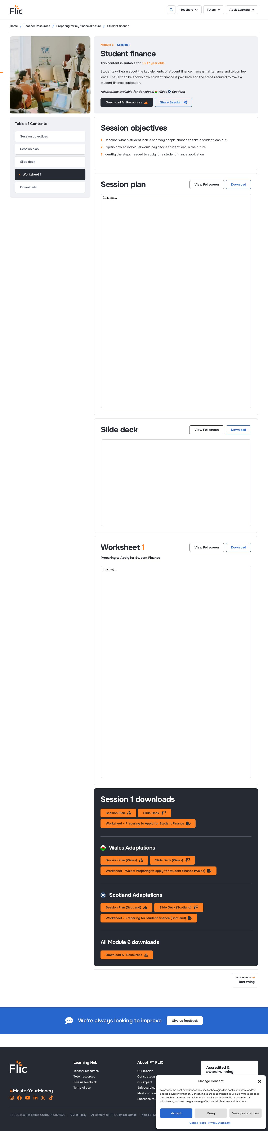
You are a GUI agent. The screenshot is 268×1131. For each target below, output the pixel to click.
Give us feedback (185, 1021)
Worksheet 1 (32, 174)
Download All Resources (124, 102)
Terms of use (82, 1087)
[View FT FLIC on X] (43, 1098)
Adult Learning (239, 9)
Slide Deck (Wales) (169, 860)
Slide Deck (151, 813)
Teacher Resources (37, 26)
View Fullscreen (207, 184)
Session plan (29, 149)
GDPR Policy (78, 1115)
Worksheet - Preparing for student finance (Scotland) (146, 918)
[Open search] (171, 9)
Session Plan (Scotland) (123, 907)
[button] (260, 1081)
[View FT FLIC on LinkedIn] (35, 1098)
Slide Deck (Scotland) (175, 907)
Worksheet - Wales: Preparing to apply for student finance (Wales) (155, 871)
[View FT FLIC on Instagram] (12, 1098)
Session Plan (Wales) (121, 860)
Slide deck (27, 162)
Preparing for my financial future (78, 26)
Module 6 (107, 45)
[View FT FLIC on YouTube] (27, 1098)
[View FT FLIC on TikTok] (51, 1098)
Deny (211, 1113)
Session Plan (115, 813)
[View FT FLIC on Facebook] (19, 1098)
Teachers (187, 9)
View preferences (245, 1113)
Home (14, 26)
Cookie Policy (197, 1123)
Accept (176, 1113)
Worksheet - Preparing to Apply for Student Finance (145, 823)
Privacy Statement (219, 1123)
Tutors (211, 9)
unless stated (128, 1115)
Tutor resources (84, 1076)
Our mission (145, 1071)
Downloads (28, 187)
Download (238, 184)
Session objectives (34, 136)
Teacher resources (86, 1071)
